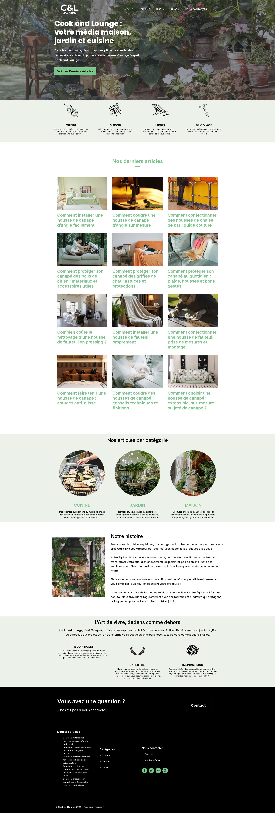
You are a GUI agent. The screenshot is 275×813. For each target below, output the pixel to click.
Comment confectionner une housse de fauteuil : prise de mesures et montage (192, 339)
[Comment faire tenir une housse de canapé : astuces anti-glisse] (82, 386)
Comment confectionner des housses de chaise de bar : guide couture (192, 220)
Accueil (130, 9)
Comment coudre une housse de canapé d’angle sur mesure (134, 220)
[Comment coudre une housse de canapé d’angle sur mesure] (137, 208)
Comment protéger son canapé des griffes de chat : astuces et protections (135, 279)
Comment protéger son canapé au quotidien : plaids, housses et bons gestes (191, 279)
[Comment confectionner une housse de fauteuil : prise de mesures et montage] (193, 325)
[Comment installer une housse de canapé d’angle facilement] (82, 208)
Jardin (160, 9)
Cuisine (145, 9)
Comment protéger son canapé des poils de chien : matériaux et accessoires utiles (80, 279)
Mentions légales (153, 760)
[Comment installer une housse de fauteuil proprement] (137, 325)
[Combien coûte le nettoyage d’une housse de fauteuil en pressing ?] (82, 325)
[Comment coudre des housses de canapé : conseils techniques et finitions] (137, 386)
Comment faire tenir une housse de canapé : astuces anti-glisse (81, 398)
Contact (198, 705)
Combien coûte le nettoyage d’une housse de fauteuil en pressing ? (81, 337)
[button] (214, 9)
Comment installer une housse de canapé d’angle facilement (80, 220)
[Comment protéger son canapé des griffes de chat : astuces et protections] (137, 264)
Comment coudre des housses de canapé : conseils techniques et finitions (135, 400)
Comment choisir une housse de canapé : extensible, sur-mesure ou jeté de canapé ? (191, 400)
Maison (174, 9)
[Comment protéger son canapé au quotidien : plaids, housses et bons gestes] (193, 264)
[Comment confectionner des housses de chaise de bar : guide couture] (193, 208)
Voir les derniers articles (75, 71)
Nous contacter (196, 9)
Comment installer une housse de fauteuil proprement (135, 337)
